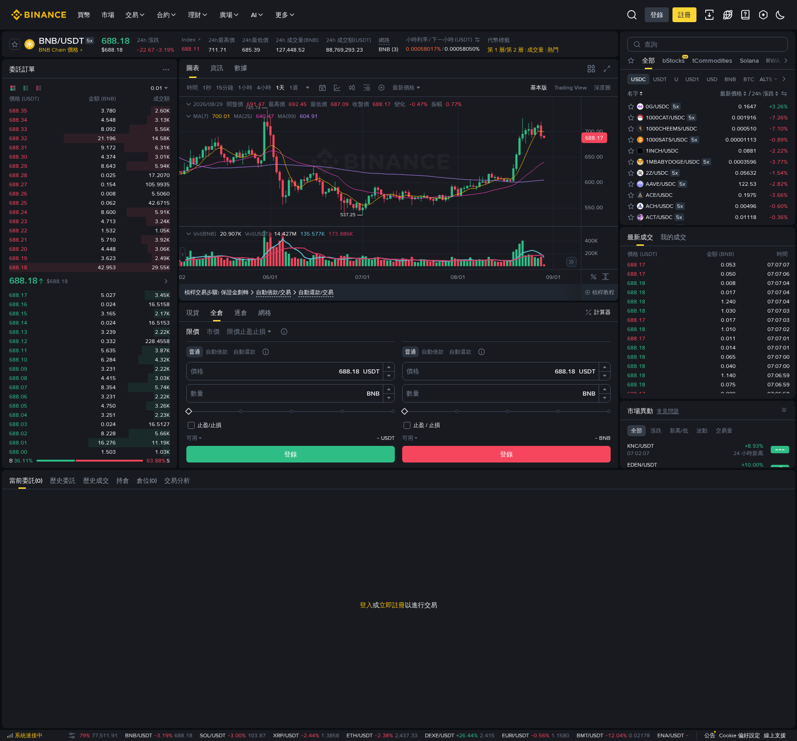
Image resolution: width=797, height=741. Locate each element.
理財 (194, 15)
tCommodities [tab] (712, 60)
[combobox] (352, 87)
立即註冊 (392, 605)
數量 (196, 393)
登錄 (656, 15)
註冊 (684, 15)
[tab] (192, 68)
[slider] (290, 411)
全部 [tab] (648, 60)
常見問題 (668, 411)
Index (189, 39)
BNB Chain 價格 (58, 49)
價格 (196, 371)
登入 (366, 605)
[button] (388, 367)
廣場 (226, 15)
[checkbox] (203, 425)
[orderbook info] (166, 281)
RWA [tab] (773, 60)
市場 (107, 15)
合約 (163, 15)
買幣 (83, 15)
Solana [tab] (749, 60)
